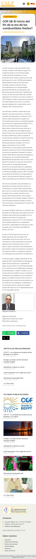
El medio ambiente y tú (9, 16)
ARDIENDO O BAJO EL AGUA (13, 367)
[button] (24, 4)
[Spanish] (34, 4)
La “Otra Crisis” (8, 383)
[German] (32, 4)
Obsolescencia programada (13, 378)
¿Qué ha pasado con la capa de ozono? (17, 372)
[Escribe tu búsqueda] (28, 3)
